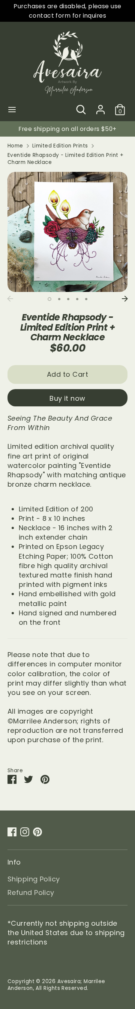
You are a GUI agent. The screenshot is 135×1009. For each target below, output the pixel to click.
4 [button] (77, 299)
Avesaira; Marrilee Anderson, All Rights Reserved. (56, 985)
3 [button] (68, 299)
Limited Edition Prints (60, 146)
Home (15, 146)
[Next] (125, 298)
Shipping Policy (34, 879)
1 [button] (49, 299)
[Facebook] (12, 831)
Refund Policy (31, 892)
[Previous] (10, 298)
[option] (68, 232)
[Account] (100, 106)
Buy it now (68, 398)
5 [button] (86, 299)
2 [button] (59, 299)
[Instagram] (24, 831)
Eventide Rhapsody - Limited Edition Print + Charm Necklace (65, 159)
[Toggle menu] (12, 109)
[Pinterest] (37, 831)
